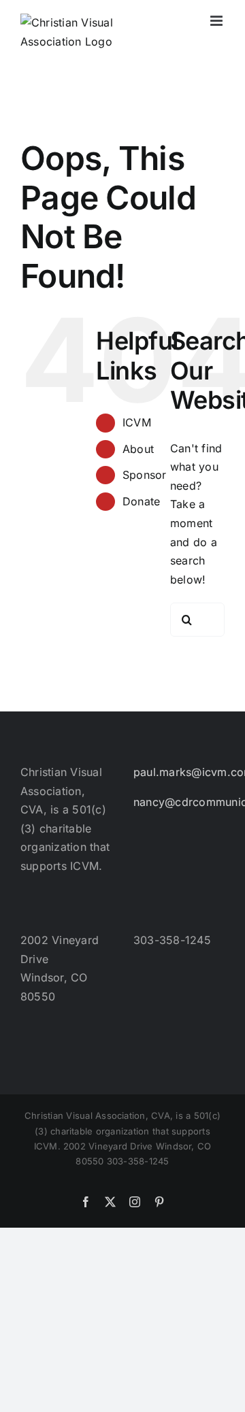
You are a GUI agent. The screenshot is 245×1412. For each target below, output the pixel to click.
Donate (141, 501)
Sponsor (144, 475)
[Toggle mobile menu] (217, 21)
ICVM (136, 422)
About (138, 449)
